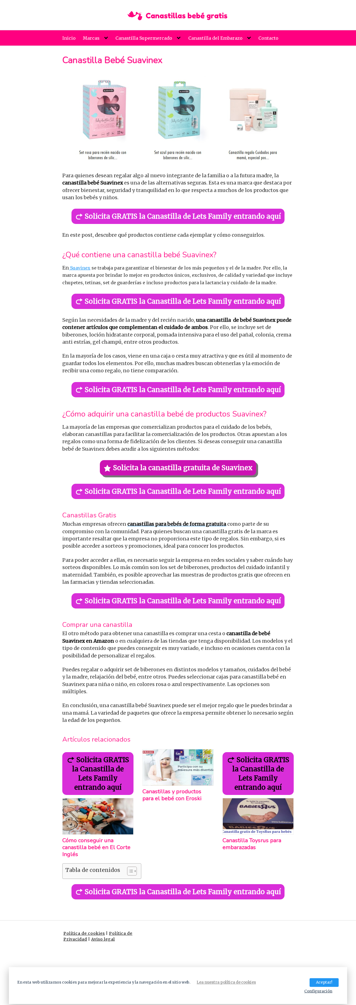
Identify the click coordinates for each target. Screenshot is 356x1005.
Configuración (318, 991)
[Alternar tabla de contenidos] (129, 871)
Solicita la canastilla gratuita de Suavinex (183, 467)
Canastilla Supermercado (143, 38)
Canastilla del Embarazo (215, 38)
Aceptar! (324, 982)
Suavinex (79, 268)
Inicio (69, 38)
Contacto (268, 38)
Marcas (91, 38)
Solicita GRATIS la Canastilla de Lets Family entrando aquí (183, 216)
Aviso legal (103, 939)
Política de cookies (84, 933)
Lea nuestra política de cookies (226, 982)
